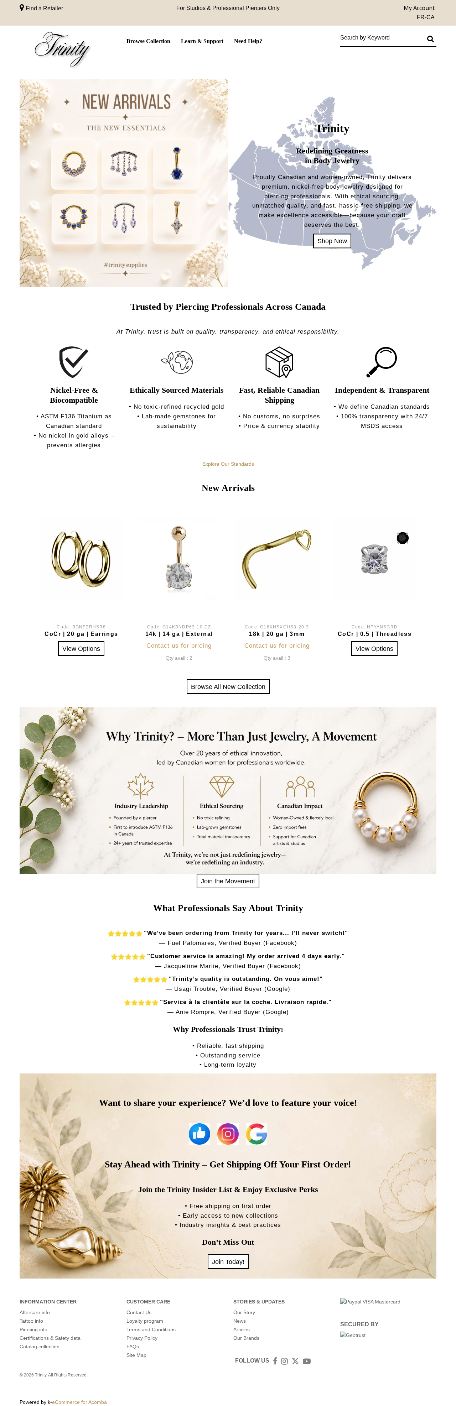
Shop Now (332, 241)
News (239, 1321)
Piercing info (33, 1329)
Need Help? (248, 41)
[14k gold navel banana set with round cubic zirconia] (179, 559)
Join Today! (228, 1261)
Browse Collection (148, 41)
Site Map (136, 1355)
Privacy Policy (141, 1338)
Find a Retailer (43, 8)
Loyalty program (144, 1321)
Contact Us (138, 1312)
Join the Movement (228, 881)
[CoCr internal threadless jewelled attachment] (374, 559)
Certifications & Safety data (50, 1338)
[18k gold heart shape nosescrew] (277, 559)
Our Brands (246, 1338)
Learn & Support (202, 41)
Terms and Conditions (151, 1329)
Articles (241, 1329)
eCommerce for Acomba (79, 1402)
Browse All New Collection (228, 686)
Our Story (244, 1312)
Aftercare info (35, 1312)
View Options (81, 648)
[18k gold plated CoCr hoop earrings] (81, 559)
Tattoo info (31, 1321)
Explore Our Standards (228, 464)
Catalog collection (39, 1346)
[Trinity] (62, 51)
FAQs (132, 1346)
